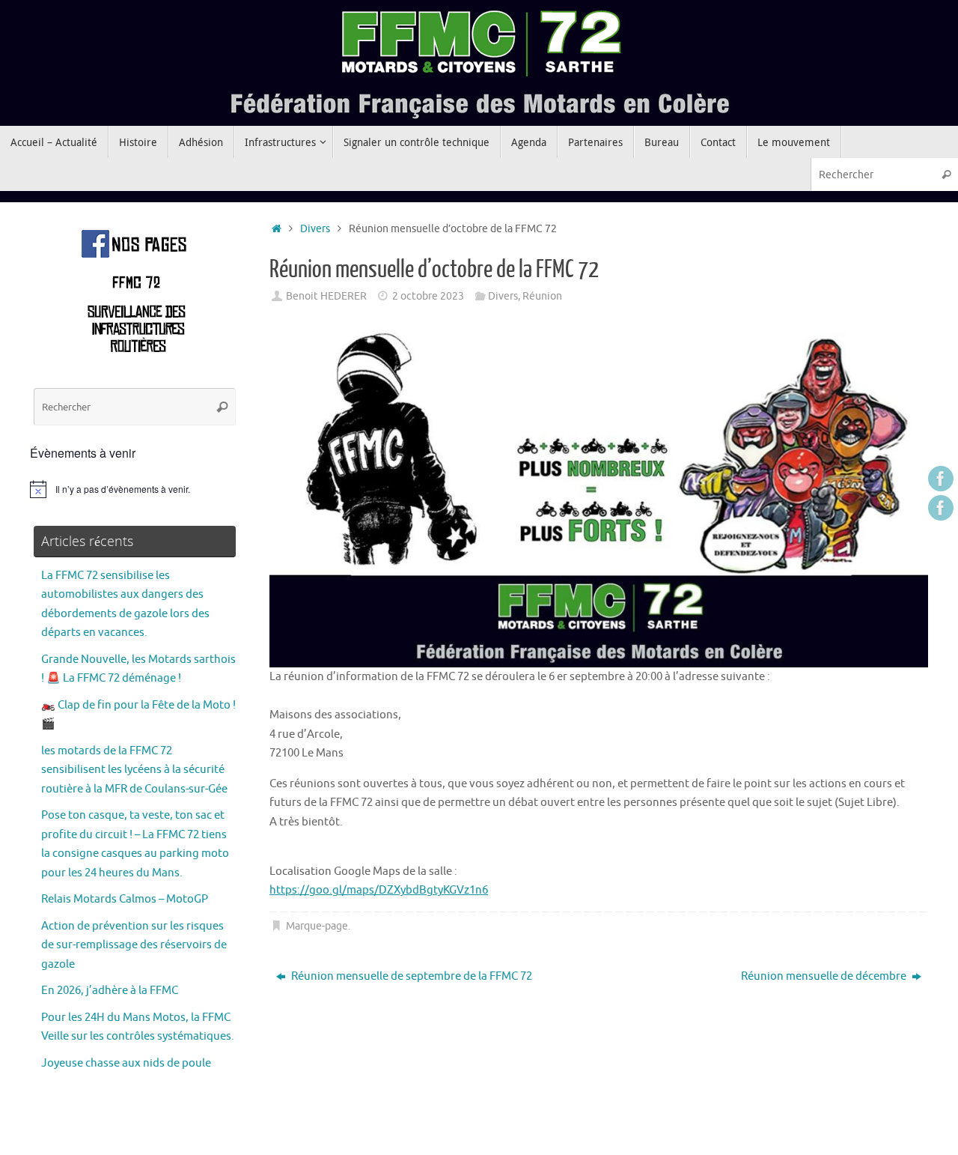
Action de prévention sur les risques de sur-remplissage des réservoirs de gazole (134, 945)
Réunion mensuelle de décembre (825, 976)
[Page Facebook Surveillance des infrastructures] (941, 508)
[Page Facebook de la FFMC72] (941, 478)
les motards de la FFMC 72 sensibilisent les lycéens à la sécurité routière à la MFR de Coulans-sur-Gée (134, 770)
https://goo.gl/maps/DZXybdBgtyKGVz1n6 (378, 890)
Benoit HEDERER (326, 296)
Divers (315, 228)
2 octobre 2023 (428, 296)
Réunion (542, 296)
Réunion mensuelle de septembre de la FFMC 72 (410, 976)
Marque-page (317, 926)
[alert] (135, 489)
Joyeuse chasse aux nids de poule (126, 1063)
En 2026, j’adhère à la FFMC (109, 990)
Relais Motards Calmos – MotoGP (124, 899)
